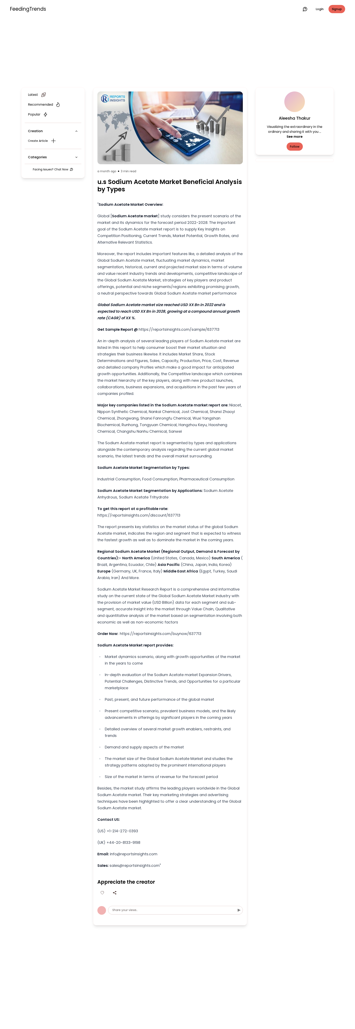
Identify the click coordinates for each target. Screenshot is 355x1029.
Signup (337, 9)
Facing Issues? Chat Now (50, 169)
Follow (295, 147)
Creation (35, 131)
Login (320, 9)
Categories (37, 157)
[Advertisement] (177, 52)
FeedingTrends (28, 9)
